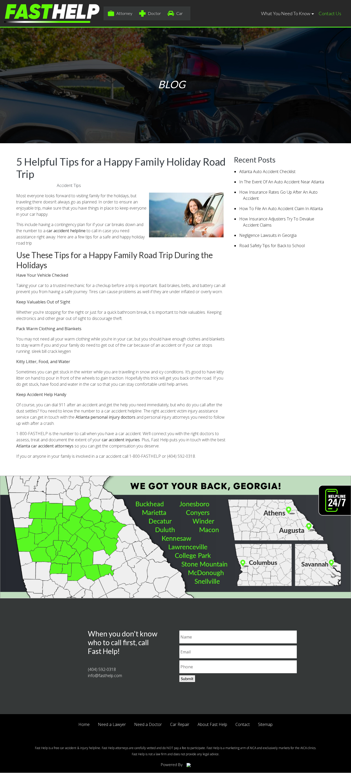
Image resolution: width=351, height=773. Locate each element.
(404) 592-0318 (181, 456)
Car (179, 13)
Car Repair (179, 724)
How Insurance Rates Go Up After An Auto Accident (278, 195)
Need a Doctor (148, 724)
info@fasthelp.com (105, 675)
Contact (242, 724)
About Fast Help (212, 724)
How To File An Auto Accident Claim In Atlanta (281, 208)
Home (84, 724)
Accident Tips (69, 185)
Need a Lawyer (112, 724)
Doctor (154, 13)
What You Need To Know (285, 13)
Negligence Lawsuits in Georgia (268, 235)
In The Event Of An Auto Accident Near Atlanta (281, 182)
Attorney (124, 13)
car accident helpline (66, 230)
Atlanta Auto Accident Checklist (267, 171)
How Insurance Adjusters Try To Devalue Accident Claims (276, 222)
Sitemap (265, 724)
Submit (187, 678)
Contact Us (330, 13)
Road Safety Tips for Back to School (272, 245)
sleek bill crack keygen (51, 351)
